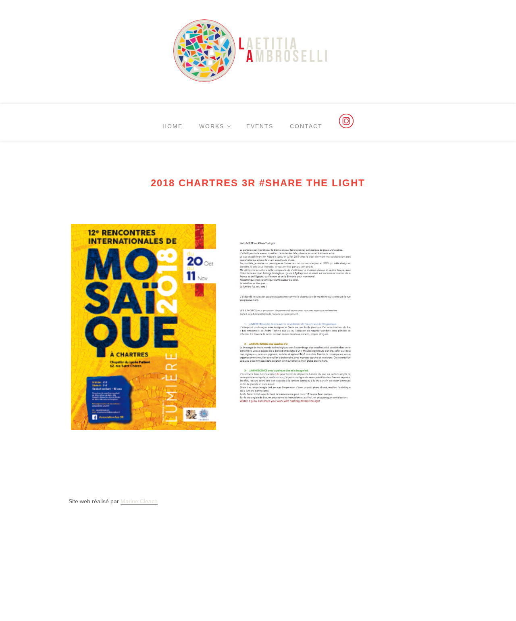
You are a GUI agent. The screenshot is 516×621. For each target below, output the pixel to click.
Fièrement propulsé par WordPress (113, 551)
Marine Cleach (139, 501)
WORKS (211, 126)
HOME (172, 126)
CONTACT (306, 126)
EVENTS (259, 126)
